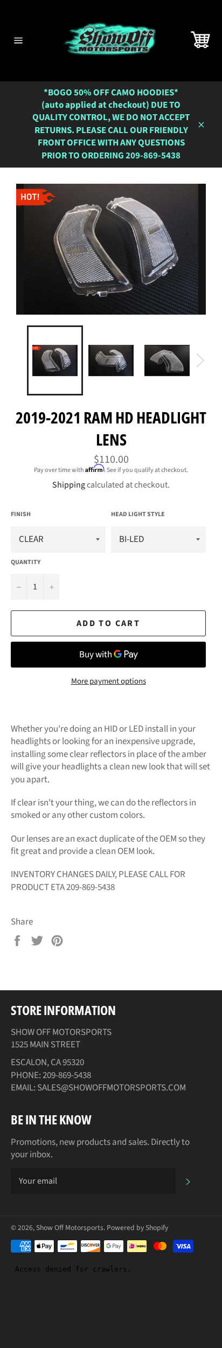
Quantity (25, 562)
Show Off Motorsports (69, 1227)
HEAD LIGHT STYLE (138, 514)
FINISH (21, 514)
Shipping (68, 485)
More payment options (108, 681)
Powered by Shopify (137, 1227)
